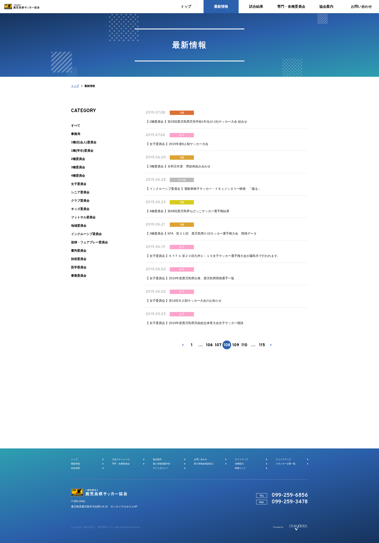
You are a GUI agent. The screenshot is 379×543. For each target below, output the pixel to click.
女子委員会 (78, 184)
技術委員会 (78, 259)
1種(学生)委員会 (82, 150)
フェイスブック (283, 459)
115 (262, 345)
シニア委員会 (80, 192)
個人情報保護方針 (161, 463)
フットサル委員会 (83, 217)
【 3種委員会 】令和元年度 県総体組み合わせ (178, 166)
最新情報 (75, 463)
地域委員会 (78, 225)
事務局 (75, 134)
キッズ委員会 (80, 209)
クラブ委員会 (80, 200)
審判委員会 (78, 250)
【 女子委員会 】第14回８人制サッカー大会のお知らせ (184, 300)
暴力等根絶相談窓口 (204, 463)
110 (244, 345)
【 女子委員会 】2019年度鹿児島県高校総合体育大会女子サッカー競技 (194, 323)
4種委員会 (78, 175)
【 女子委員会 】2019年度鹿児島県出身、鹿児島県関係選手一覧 (190, 278)
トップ (75, 86)
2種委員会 (78, 159)
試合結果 (75, 468)
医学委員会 (78, 267)
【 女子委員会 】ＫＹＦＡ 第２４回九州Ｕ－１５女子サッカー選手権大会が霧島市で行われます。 (213, 256)
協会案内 (157, 459)
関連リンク (240, 468)
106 (209, 345)
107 (218, 345)
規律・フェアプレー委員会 (89, 242)
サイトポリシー (160, 468)
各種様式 (239, 463)
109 (235, 345)
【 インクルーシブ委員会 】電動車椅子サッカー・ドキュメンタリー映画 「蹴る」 (203, 188)
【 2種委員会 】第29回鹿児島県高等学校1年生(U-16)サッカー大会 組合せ (196, 121)
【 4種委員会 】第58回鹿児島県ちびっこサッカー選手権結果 (187, 211)
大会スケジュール (121, 459)
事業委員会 (78, 275)
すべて (75, 125)
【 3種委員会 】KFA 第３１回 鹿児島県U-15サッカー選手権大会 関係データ (201, 233)
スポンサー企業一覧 (285, 463)
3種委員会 (78, 167)
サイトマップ (241, 459)
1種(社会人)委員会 (84, 142)
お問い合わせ (200, 459)
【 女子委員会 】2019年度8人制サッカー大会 (177, 144)
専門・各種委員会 (121, 463)
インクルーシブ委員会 (86, 234)
